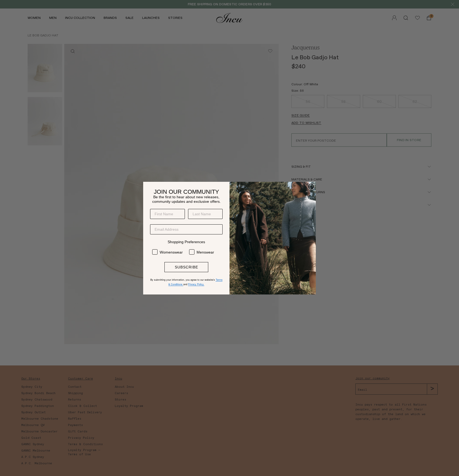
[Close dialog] (311, 186)
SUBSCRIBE (186, 267)
